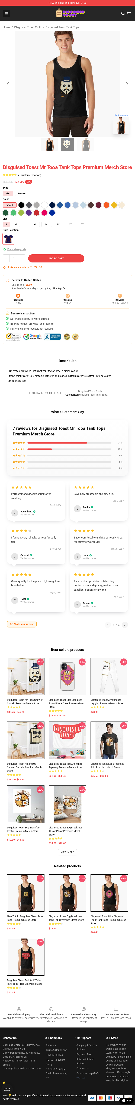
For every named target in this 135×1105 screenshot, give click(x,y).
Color (6, 199)
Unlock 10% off (7, 1089)
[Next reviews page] (125, 625)
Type (5, 187)
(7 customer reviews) (29, 175)
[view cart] (129, 13)
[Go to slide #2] (67, 144)
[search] (123, 13)
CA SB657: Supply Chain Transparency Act (57, 1073)
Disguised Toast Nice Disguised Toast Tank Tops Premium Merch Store (108, 920)
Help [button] (129, 1100)
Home (6, 27)
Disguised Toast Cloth (27, 27)
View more (67, 852)
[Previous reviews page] (108, 625)
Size (5, 218)
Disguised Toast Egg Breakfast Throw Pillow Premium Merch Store (65, 831)
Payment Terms (85, 1054)
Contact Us (82, 1068)
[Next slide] (126, 84)
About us (51, 1045)
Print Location (11, 230)
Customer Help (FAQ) (87, 1073)
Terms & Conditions (56, 1050)
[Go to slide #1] (49, 144)
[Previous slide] (8, 84)
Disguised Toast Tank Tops (62, 27)
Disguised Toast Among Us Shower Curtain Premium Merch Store (24, 767)
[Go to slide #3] (85, 144)
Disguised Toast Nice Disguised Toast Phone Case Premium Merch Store (67, 703)
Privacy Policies (54, 1055)
